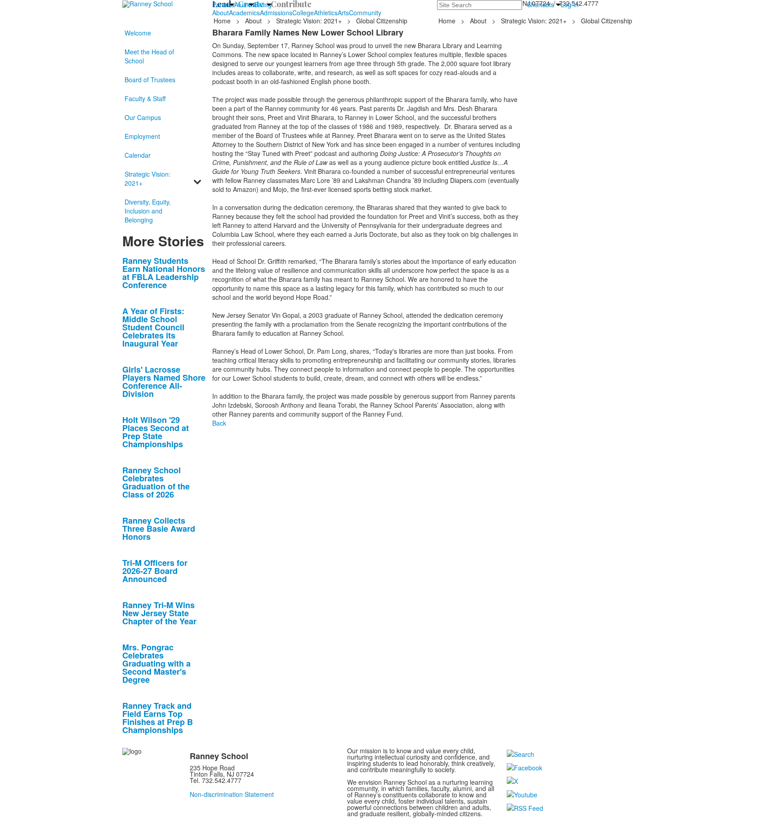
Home (223, 20)
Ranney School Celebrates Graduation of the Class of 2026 (156, 482)
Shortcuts (540, 4)
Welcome (138, 32)
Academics (244, 12)
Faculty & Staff (145, 98)
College (303, 12)
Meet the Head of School (149, 56)
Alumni (244, 4)
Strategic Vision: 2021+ (309, 20)
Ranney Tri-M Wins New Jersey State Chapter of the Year (159, 613)
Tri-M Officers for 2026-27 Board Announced (155, 571)
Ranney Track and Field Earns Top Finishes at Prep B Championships (157, 718)
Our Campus (143, 117)
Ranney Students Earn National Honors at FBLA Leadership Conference (163, 273)
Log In (570, 4)
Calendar (138, 155)
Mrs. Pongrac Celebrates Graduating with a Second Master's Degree (156, 663)
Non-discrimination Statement (232, 794)
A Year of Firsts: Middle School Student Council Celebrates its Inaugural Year (153, 327)
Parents (223, 4)
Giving (263, 4)
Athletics (326, 12)
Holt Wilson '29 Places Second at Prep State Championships (155, 432)
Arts (343, 12)
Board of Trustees (150, 79)
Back (219, 422)
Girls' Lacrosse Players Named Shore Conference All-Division (163, 382)
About (220, 12)
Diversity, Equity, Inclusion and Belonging (148, 210)
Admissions (276, 12)
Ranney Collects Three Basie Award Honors (158, 528)
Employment (142, 136)
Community (365, 12)
